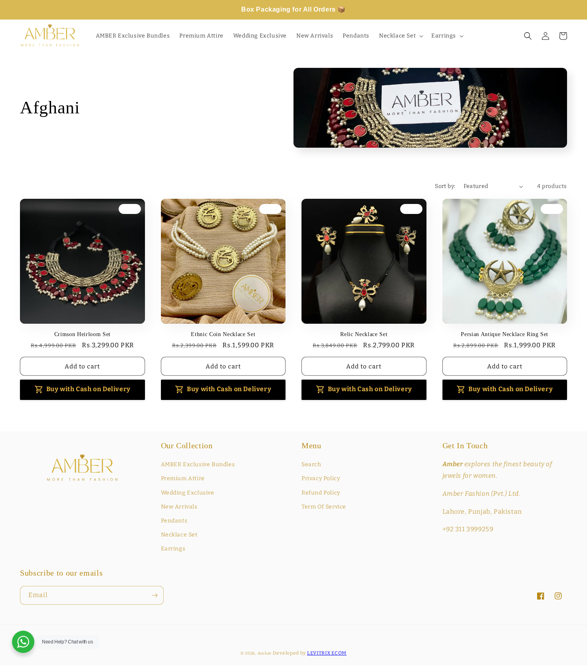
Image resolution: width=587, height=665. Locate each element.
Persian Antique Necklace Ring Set (504, 334)
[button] (400, 36)
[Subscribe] (154, 595)
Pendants (174, 520)
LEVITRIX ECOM (327, 653)
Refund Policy (320, 492)
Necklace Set (179, 534)
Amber (265, 653)
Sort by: (445, 186)
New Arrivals (179, 506)
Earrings (173, 548)
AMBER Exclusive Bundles (198, 464)
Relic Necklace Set (363, 334)
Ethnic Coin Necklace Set (223, 334)
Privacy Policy (320, 478)
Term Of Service (323, 506)
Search (311, 464)
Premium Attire (183, 478)
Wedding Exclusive (187, 492)
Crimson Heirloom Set (82, 334)
